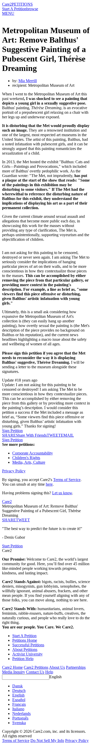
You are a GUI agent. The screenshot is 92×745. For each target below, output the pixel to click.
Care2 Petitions (36, 667)
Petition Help (22, 658)
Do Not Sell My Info (47, 740)
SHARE (9, 520)
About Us (57, 667)
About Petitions (24, 649)
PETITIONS (22, 4)
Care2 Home (12, 667)
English (55, 677)
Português (20, 718)
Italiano (18, 709)
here (49, 484)
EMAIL (67, 435)
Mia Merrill (27, 81)
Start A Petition (14, 9)
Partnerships (76, 667)
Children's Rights (26, 458)
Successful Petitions (28, 645)
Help (49, 672)
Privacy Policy (14, 471)
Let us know (62, 493)
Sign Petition (12, 430)
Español (18, 700)
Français (19, 704)
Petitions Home (24, 640)
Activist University (27, 654)
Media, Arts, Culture (28, 462)
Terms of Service (66, 479)
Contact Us (35, 672)
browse (32, 9)
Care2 (7, 4)
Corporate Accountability (32, 453)
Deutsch (19, 690)
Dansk (17, 686)
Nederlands (21, 713)
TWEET (54, 435)
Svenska (19, 723)
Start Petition (12, 546)
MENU (8, 13)
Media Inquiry (13, 672)
